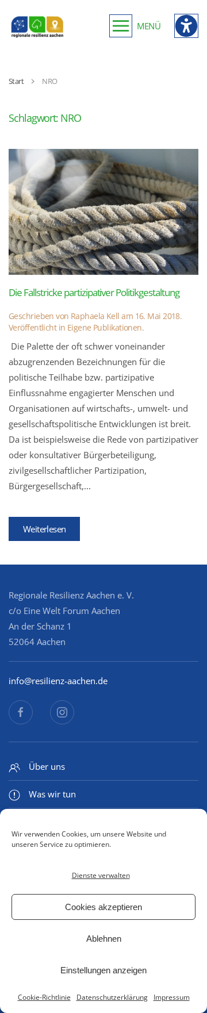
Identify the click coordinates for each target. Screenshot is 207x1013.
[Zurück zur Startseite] (37, 26)
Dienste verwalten (101, 875)
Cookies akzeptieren (103, 907)
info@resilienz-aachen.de (58, 680)
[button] (134, 26)
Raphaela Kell (95, 315)
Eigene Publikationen (104, 327)
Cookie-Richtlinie (44, 997)
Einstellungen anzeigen (103, 970)
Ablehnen (103, 938)
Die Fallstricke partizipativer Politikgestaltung (94, 292)
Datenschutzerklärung (112, 997)
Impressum (172, 997)
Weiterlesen (44, 529)
